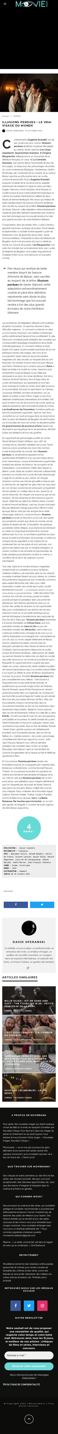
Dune (49, 366)
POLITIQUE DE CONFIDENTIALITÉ (22, 1384)
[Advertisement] (29, 39)
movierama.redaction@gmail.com (19, 1235)
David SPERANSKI (15, 131)
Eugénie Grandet (40, 179)
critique (9, 891)
